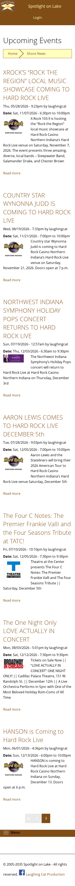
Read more (11, 173)
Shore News (36, 53)
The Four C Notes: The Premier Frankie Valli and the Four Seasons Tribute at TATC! (37, 528)
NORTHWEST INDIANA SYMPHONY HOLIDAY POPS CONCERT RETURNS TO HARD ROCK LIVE (33, 319)
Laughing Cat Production (45, 874)
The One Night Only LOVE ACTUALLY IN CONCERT (29, 630)
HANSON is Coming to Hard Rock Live (33, 735)
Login (37, 17)
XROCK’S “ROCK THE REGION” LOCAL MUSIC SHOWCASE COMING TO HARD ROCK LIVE (36, 85)
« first (29, 818)
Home (13, 53)
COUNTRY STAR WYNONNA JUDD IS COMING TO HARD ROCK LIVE (37, 208)
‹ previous (37, 818)
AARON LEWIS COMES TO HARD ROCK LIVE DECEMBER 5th (33, 425)
